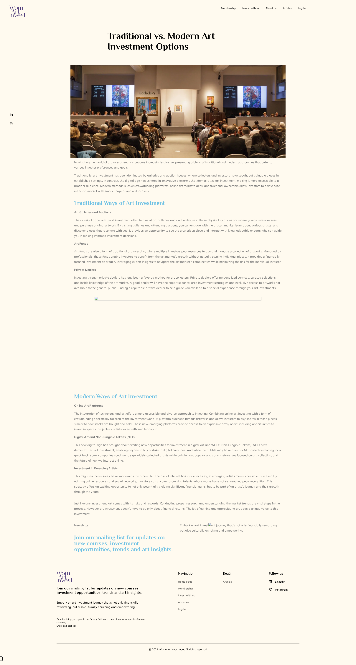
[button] (1, 659)
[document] (178, 660)
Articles (287, 8)
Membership (228, 8)
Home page (185, 581)
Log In (302, 8)
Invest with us (250, 8)
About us (271, 8)
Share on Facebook (66, 625)
